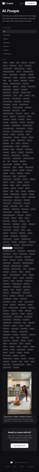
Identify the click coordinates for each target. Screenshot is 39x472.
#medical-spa (14, 236)
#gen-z (18, 185)
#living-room (6, 224)
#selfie (21, 311)
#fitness (27, 173)
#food (14, 176)
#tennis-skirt (6, 340)
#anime (19, 71)
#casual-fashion (24, 104)
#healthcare (31, 191)
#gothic (27, 188)
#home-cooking (7, 200)
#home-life (27, 200)
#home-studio (7, 203)
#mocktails (16, 245)
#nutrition (14, 272)
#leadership (6, 221)
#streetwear (24, 328)
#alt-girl (29, 68)
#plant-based (26, 287)
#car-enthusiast (16, 98)
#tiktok (5, 343)
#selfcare (13, 311)
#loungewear (16, 224)
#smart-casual (18, 317)
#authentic (23, 77)
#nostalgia (31, 269)
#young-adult (6, 364)
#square (14, 325)
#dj (12, 143)
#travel (5, 346)
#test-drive (15, 340)
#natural (20, 260)
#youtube (16, 367)
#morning (32, 254)
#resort (16, 299)
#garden (5, 185)
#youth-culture (7, 367)
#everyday (23, 161)
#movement (27, 257)
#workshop (6, 361)
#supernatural (23, 331)
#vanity (5, 352)
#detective (6, 143)
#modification (21, 251)
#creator (16, 137)
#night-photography (27, 263)
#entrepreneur (17, 158)
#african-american (19, 68)
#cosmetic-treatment (17, 131)
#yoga (32, 361)
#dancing (5, 140)
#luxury (24, 224)
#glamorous (26, 185)
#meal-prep (14, 233)
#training (27, 343)
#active (5, 65)
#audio (15, 77)
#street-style (15, 328)
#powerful (26, 290)
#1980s (5, 62)
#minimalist (32, 242)
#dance (31, 137)
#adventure (28, 65)
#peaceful (19, 281)
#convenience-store (8, 128)
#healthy (5, 194)
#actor (20, 65)
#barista (16, 80)
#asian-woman (13, 74)
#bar (10, 80)
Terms (15, 466)
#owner (15, 278)
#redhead (12, 296)
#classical (12, 116)
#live (28, 221)
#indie (27, 206)
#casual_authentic (18, 107)
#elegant (21, 152)
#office (21, 272)
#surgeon (15, 334)
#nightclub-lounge (16, 266)
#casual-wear (6, 107)
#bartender (24, 80)
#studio (32, 328)
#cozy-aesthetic (7, 137)
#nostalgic (6, 272)
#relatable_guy (7, 299)
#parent (22, 278)
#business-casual (25, 92)
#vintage (19, 352)
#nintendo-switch (16, 269)
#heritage (24, 194)
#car (33, 95)
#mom (15, 254)
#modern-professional (9, 251)
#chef (23, 110)
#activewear (13, 65)
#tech (12, 337)
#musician (12, 260)
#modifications (31, 251)
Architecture (7, 54)
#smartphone (28, 317)
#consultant (30, 122)
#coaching (6, 119)
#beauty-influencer (15, 83)
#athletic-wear (7, 77)
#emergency (29, 152)
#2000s (12, 62)
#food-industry (7, 179)
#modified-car (7, 254)
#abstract (24, 62)
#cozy (27, 134)
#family (21, 167)
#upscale (5, 349)
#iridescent (20, 215)
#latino (27, 218)
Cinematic (6, 35)
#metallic (16, 239)
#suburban (6, 331)
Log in (21, 3)
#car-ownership (7, 101)
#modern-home (7, 248)
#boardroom (31, 86)
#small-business (7, 317)
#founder (32, 179)
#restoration (6, 302)
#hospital (5, 206)
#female (22, 170)
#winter (23, 355)
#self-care (6, 311)
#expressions (6, 167)
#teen (18, 337)
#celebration (6, 110)
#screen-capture (13, 308)
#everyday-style (7, 164)
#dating (13, 140)
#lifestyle (14, 221)
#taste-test (32, 334)
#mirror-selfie (7, 245)
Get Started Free (19, 446)
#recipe (5, 296)
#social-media (7, 319)
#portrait (18, 290)
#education (20, 149)
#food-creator (22, 176)
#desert (29, 140)
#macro (24, 227)
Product (5, 50)
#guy (11, 191)
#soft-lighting (16, 319)
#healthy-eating (15, 194)
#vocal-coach (6, 355)
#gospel (20, 188)
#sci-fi (4, 308)
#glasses (13, 188)
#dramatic (25, 143)
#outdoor (31, 275)
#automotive (31, 77)
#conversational (20, 128)
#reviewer (13, 305)
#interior (33, 209)
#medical (5, 236)
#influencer (6, 209)
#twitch (32, 346)
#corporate (6, 131)
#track (21, 343)
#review (5, 305)
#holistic (17, 197)
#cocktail (13, 119)
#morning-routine (8, 257)
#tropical (12, 346)
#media (30, 233)
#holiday (31, 194)
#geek (12, 185)
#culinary (23, 137)
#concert (22, 122)
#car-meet (26, 98)
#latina (20, 218)
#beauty (5, 83)
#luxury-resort (7, 227)
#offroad (28, 272)
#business (15, 92)
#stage (21, 325)
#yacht (26, 361)
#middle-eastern (26, 239)
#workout (31, 358)
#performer (6, 284)
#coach (29, 116)
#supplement (6, 334)
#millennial (6, 242)
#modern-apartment (27, 245)
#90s (17, 62)
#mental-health (7, 239)
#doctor (18, 143)
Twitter (22, 466)
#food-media (17, 179)
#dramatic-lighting (8, 146)
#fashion (14, 170)
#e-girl (17, 146)
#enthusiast (26, 155)
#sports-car (6, 325)
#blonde (23, 86)
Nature (5, 39)
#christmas (19, 113)
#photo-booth (6, 287)
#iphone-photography (9, 215)
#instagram (25, 209)
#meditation (24, 236)
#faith (14, 167)
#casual (15, 104)
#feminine (29, 170)
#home (24, 197)
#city (33, 113)
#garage (27, 182)
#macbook (16, 227)
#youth (29, 364)
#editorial (5, 149)
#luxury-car (32, 224)
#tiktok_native (13, 343)
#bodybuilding (7, 89)
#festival (5, 173)
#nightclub (6, 266)
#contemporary (16, 125)
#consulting (6, 125)
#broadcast (24, 89)
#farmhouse (6, 170)
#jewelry (28, 215)
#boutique (16, 89)
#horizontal (27, 203)
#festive (12, 173)
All (4, 31)
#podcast (5, 290)
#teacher (5, 337)
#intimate (25, 212)
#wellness (15, 355)
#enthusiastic (6, 158)
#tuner (19, 346)
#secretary (31, 308)
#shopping (6, 314)
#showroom (14, 314)
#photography (17, 287)
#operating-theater (15, 275)
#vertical (12, 352)
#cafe (15, 95)
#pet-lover (26, 284)
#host (21, 206)
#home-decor (17, 200)
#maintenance (7, 230)
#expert (25, 164)
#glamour (5, 188)
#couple (13, 134)
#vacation (30, 349)
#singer (22, 314)
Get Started (30, 3)
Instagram (30, 466)
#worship (14, 361)
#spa (24, 322)
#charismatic (16, 110)
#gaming (19, 182)
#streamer (6, 328)
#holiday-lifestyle (7, 197)
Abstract (6, 46)
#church (27, 113)
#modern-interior (18, 248)
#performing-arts (16, 284)
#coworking (21, 134)
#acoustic (32, 62)
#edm (12, 149)
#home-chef (31, 197)
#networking (16, 263)
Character (6, 43)
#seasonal (23, 308)
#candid (27, 95)
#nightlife (26, 266)
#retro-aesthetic (29, 302)
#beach (32, 80)
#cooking (30, 128)
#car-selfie (26, 101)
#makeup (16, 230)
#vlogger (26, 352)
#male (23, 230)
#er (4, 161)
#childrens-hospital (8, 113)
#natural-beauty (29, 260)
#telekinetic (25, 337)
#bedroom (25, 83)
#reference (21, 296)
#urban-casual (21, 349)
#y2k (20, 361)
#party (12, 281)
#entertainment (16, 155)
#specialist (31, 322)
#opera (5, 275)
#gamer (12, 182)
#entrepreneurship (28, 158)
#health (23, 191)
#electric (13, 152)
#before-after (6, 86)
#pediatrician (28, 281)
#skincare (29, 314)
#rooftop (30, 305)
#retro (20, 302)
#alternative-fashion (8, 71)
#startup (27, 325)
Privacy (7, 466)
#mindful (14, 242)
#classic (5, 116)
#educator (6, 152)
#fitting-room (6, 176)
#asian (5, 74)
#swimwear (24, 334)
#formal (25, 179)
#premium (6, 293)
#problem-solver (15, 293)
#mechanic (22, 233)
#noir (24, 269)
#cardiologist (6, 104)
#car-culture (6, 98)
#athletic (31, 74)
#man (28, 230)
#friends (5, 182)
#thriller (30, 340)
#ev (9, 161)
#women (23, 358)
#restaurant (23, 299)
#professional (26, 293)
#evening (14, 161)
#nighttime (6, 269)
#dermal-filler (21, 140)
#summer (14, 331)
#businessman (7, 95)
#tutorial (25, 346)
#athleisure (23, 74)
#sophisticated (7, 322)
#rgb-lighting (21, 305)
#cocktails (21, 119)
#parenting (29, 278)
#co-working (21, 116)
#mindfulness (22, 242)
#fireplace (20, 173)
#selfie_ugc (28, 311)
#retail (14, 302)
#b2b (4, 80)
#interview (17, 212)
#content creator (27, 125)
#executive (17, 164)
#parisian (5, 281)
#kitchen (14, 218)
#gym (17, 191)
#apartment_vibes (28, 71)
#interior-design (7, 212)
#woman (16, 358)
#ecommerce (25, 146)
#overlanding (6, 278)
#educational (28, 149)
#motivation (18, 257)
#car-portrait (17, 101)
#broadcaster (6, 92)
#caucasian (28, 107)
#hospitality (14, 206)
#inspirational (15, 209)
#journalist (6, 218)
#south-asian (17, 322)
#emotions (6, 155)
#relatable (29, 296)
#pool (12, 290)
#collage (5, 122)
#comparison (13, 122)
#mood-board (23, 254)
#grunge (5, 191)
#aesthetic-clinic (7, 68)
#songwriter (26, 319)
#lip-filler (22, 221)
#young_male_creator (18, 364)
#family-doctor (29, 167)
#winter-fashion (7, 358)
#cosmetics (29, 131)
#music (5, 260)
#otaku (24, 275)
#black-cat (16, 86)
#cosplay (5, 134)
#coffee (29, 119)
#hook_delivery (17, 203)
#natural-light (6, 263)
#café (20, 95)
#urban (13, 349)
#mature (5, 233)
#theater (23, 340)
